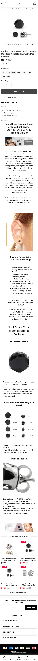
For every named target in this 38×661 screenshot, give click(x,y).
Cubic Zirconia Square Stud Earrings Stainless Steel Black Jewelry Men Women (9, 585)
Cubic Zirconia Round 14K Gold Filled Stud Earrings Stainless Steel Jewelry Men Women (9, 560)
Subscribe (31, 607)
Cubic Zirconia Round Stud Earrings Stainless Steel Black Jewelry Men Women (28, 560)
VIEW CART (12, 98)
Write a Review (6, 64)
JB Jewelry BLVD (21, 652)
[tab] (19, 620)
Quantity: (4, 81)
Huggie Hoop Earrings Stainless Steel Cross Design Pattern (27, 585)
